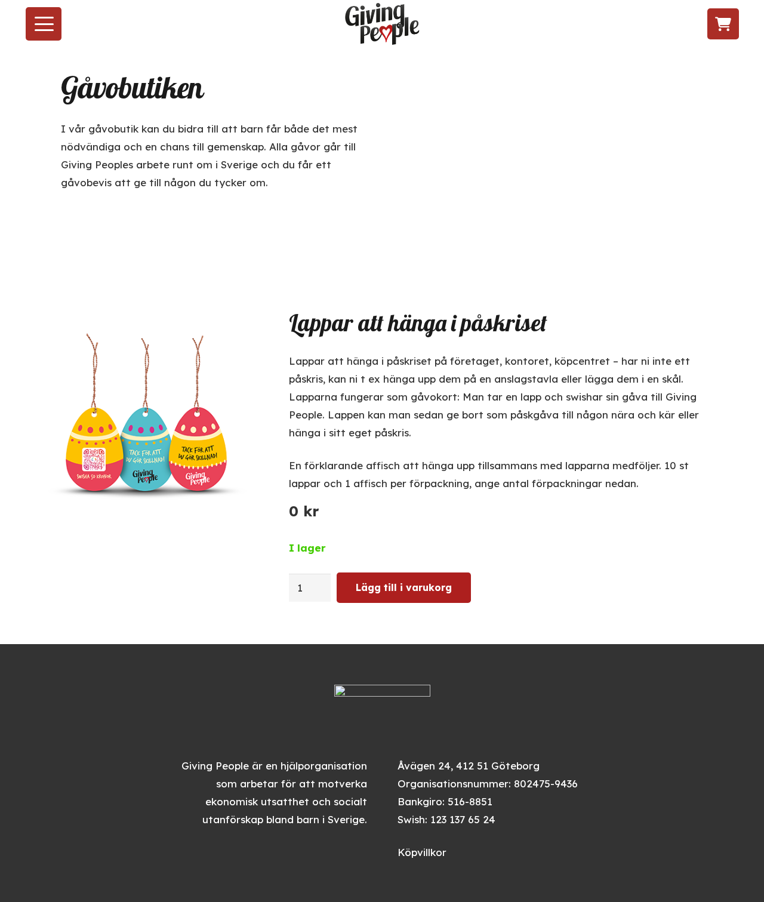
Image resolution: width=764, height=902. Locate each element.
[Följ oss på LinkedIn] (697, 24)
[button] (43, 23)
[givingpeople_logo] (382, 24)
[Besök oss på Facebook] (631, 24)
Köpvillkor (422, 852)
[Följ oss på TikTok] (675, 24)
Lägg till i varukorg (404, 587)
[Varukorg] (723, 24)
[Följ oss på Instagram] (652, 24)
